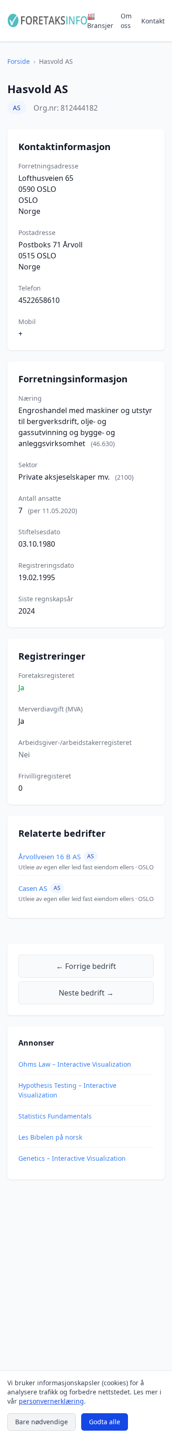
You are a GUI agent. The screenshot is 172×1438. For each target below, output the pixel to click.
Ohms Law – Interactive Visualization (74, 1064)
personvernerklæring (51, 1401)
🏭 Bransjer (100, 20)
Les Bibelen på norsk (50, 1137)
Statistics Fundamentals (55, 1116)
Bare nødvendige (41, 1421)
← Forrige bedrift (86, 966)
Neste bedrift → (86, 993)
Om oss (126, 20)
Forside (18, 61)
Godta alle (104, 1421)
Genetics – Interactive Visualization (72, 1158)
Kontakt (153, 21)
